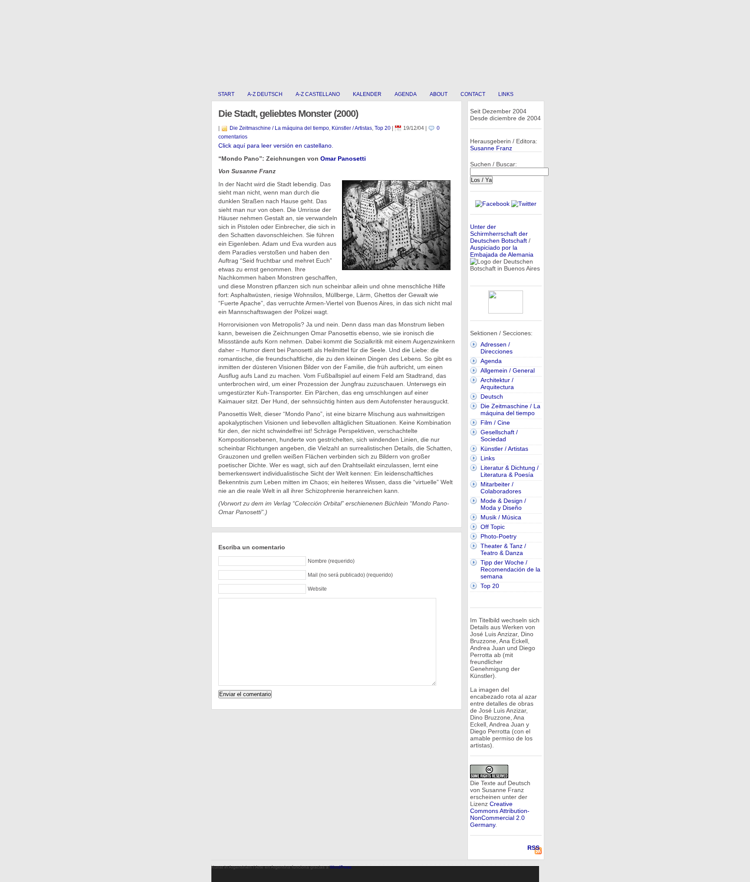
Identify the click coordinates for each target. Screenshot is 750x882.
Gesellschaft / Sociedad (499, 436)
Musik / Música (500, 517)
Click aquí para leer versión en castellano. (275, 145)
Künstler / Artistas (352, 128)
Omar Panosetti (343, 158)
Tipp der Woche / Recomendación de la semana (510, 569)
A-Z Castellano (318, 94)
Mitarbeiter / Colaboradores (500, 488)
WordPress (341, 867)
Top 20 (383, 128)
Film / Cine (495, 422)
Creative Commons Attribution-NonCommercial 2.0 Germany (500, 814)
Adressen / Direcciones (496, 348)
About (438, 94)
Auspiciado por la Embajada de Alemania (501, 251)
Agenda (406, 94)
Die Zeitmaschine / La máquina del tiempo (279, 128)
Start (226, 94)
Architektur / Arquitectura (497, 383)
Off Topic (492, 526)
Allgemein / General (507, 370)
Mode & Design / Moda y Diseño (503, 504)
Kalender (367, 94)
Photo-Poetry (498, 536)
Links (505, 94)
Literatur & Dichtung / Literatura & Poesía (509, 471)
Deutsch (491, 396)
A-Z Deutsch (265, 94)
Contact (473, 94)
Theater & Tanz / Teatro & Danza (503, 549)
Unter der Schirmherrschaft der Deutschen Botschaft (499, 233)
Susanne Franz (491, 148)
